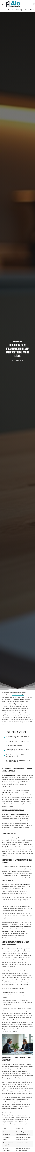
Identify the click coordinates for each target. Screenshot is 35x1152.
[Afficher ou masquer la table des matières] (28, 732)
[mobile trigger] (3, 4)
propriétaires (15, 692)
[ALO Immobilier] (13, 4)
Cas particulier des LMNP (15, 745)
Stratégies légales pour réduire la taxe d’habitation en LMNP (18, 755)
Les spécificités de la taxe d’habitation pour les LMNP (18, 750)
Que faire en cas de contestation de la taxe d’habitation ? (18, 760)
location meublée (18, 695)
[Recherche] (24, 4)
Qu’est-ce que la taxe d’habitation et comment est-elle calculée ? (17, 737)
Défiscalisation (17, 342)
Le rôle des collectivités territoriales (18, 741)
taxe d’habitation (18, 699)
